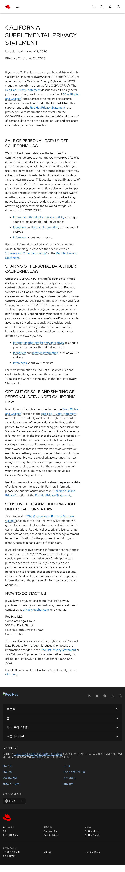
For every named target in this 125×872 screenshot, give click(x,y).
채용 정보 (68, 784)
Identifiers (19, 227)
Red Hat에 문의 (50, 831)
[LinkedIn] (89, 697)
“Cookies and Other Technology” (26, 253)
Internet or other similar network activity (38, 217)
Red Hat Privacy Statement (23, 90)
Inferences (20, 237)
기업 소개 (7, 765)
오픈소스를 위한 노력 (74, 771)
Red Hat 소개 (8, 827)
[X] (113, 697)
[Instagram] (120, 697)
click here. (11, 674)
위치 (5, 831)
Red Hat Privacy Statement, (53, 495)
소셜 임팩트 (70, 778)
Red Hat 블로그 (92, 831)
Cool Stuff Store (51, 835)
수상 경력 (37, 757)
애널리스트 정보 (11, 784)
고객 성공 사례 (10, 778)
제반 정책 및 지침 (92, 852)
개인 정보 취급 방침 (11, 852)
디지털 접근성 (9, 856)
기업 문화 (7, 771)
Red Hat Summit (92, 835)
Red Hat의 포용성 (10, 835)
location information (45, 227)
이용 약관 (48, 852)
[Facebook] (105, 697)
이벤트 (88, 827)
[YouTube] (97, 697)
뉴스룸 (67, 765)
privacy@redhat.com (36, 609)
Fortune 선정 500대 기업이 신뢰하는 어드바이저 (38, 753)
